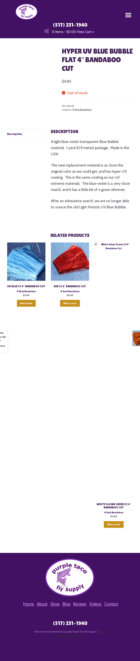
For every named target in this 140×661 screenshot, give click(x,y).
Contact (111, 603)
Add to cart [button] (69, 303)
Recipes (79, 603)
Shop (55, 603)
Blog (66, 603)
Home (28, 603)
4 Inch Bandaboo (82, 109)
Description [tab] (14, 134)
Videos (95, 603)
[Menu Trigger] (128, 15)
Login (70, 639)
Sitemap (101, 631)
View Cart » (85, 32)
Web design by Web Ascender (70, 635)
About (42, 603)
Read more (26, 303)
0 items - (64, 32)
